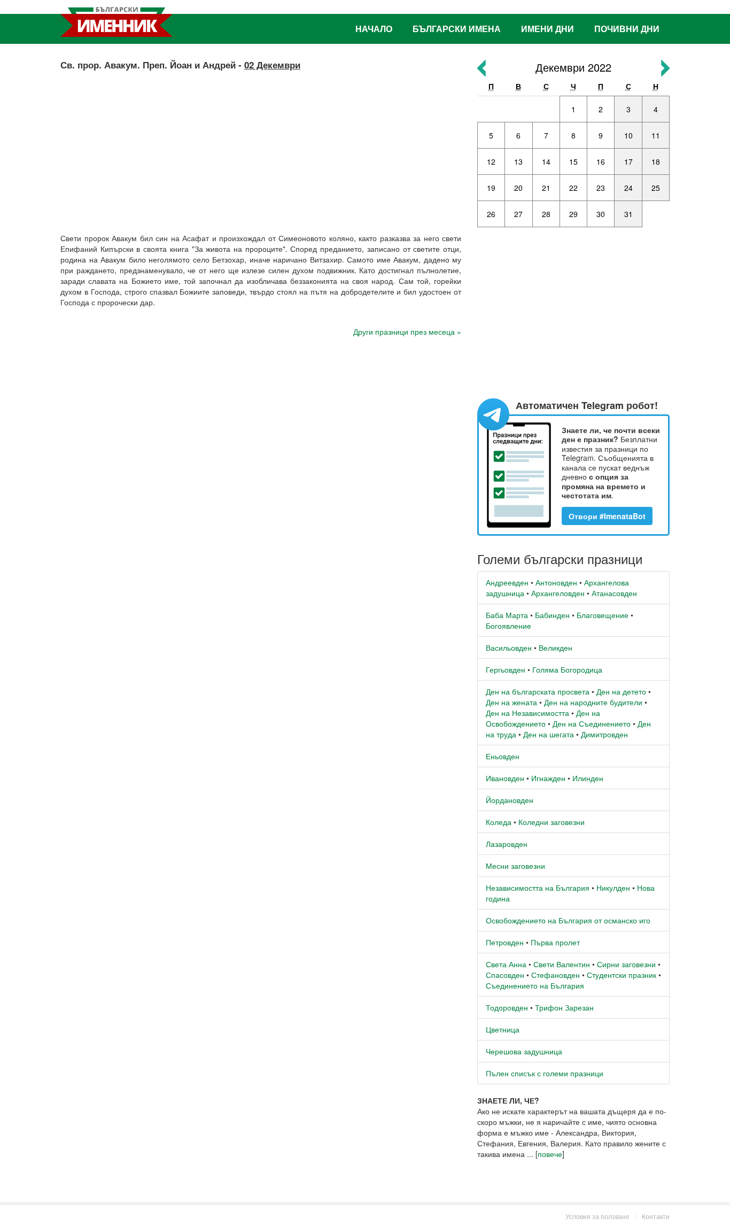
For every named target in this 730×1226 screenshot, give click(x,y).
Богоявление (508, 625)
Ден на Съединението (592, 723)
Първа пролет (555, 942)
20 (518, 187)
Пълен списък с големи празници (544, 1073)
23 (600, 187)
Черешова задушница (524, 1051)
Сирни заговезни (626, 964)
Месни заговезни (515, 865)
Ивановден (505, 778)
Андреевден (507, 582)
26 (491, 214)
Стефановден (555, 974)
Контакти (656, 1216)
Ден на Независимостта (527, 712)
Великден (555, 647)
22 (573, 187)
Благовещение (602, 615)
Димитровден (604, 734)
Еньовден (502, 756)
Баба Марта (507, 615)
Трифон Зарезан (564, 1007)
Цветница (502, 1029)
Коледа (498, 821)
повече (550, 1153)
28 (546, 214)
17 (628, 161)
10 (628, 135)
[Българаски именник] (116, 22)
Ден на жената (511, 702)
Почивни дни (626, 28)
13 (518, 161)
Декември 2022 (573, 67)
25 (655, 187)
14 (546, 161)
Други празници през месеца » (407, 331)
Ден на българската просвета (537, 691)
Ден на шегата (548, 734)
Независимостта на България (537, 887)
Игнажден (548, 778)
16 (600, 161)
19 (491, 187)
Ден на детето (621, 691)
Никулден (613, 887)
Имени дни (547, 28)
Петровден (505, 942)
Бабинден (552, 615)
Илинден (587, 778)
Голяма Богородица (567, 669)
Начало (373, 28)
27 (518, 214)
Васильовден (509, 647)
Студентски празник (621, 974)
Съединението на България (535, 985)
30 (600, 214)
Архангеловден (558, 593)
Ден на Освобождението (543, 718)
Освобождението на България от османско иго (568, 920)
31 (628, 214)
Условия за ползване (597, 1216)
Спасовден (505, 974)
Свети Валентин (561, 964)
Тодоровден (507, 1007)
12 (491, 161)
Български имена (457, 28)
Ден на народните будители (593, 702)
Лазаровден (506, 843)
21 (546, 187)
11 (655, 135)
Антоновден (556, 582)
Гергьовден (505, 669)
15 (573, 161)
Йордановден (509, 800)
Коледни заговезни (551, 821)
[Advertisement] (260, 147)
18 (655, 161)
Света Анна (506, 964)
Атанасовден (614, 593)
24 (628, 187)
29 (573, 214)
